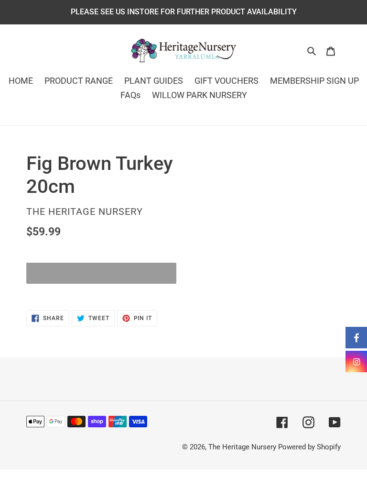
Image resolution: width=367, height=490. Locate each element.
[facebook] (356, 337)
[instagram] (356, 361)
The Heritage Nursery (242, 447)
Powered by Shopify (309, 447)
